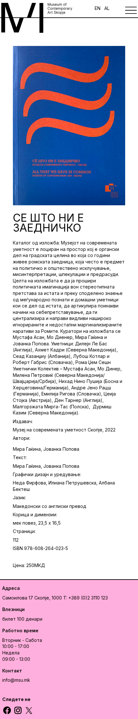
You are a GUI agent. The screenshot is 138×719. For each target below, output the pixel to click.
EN (97, 8)
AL (106, 8)
